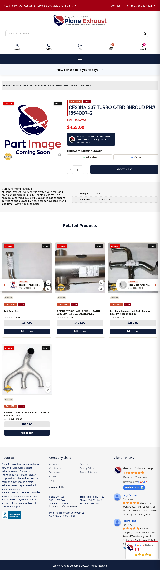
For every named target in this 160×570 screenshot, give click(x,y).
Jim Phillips (130, 520)
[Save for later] (59, 155)
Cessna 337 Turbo (31, 85)
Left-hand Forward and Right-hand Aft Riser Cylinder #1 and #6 (131, 313)
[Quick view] (48, 288)
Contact (115, 5)
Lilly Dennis (130, 495)
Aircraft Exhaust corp (138, 468)
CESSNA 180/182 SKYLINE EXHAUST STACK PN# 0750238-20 (26, 414)
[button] (80, 58)
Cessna (15, 85)
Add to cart (124, 169)
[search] (17, 45)
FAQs (80, 49)
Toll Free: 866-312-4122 (138, 5)
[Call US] (48, 45)
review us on (132, 487)
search (17, 49)
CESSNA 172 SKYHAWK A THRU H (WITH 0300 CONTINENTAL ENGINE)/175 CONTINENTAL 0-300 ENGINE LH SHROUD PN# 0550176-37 (79, 313)
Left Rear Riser (12, 311)
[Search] (145, 33)
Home (6, 85)
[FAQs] (80, 45)
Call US (48, 49)
